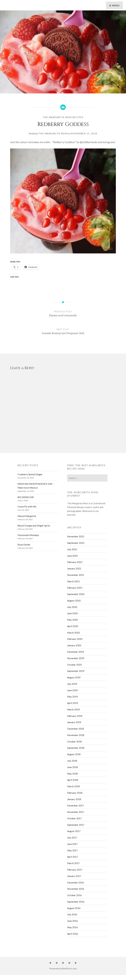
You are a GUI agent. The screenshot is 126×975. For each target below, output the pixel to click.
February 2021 (74, 587)
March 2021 (73, 581)
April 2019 (72, 703)
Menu (116, 5)
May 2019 (72, 696)
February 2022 (74, 562)
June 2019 (72, 690)
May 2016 (72, 927)
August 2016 (74, 908)
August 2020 (74, 600)
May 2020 (72, 619)
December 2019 (75, 651)
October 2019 (74, 664)
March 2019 (73, 709)
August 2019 (74, 677)
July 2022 (72, 549)
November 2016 (75, 888)
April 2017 (72, 856)
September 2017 (75, 824)
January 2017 (74, 876)
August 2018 (74, 754)
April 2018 (72, 779)
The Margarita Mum (52, 133)
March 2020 (73, 632)
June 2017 (72, 844)
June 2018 (72, 767)
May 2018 (72, 773)
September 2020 (75, 594)
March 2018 (73, 786)
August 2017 (74, 831)
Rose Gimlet (24, 544)
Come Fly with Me (27, 506)
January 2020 (74, 645)
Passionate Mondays (28, 535)
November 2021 (75, 575)
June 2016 (72, 920)
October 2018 (74, 741)
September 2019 (75, 671)
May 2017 (72, 850)
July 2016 (72, 914)
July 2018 (72, 760)
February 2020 (74, 639)
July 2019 (72, 683)
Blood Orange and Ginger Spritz (34, 525)
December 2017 (75, 805)
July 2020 (72, 607)
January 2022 (74, 568)
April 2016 (72, 933)
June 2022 (72, 555)
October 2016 (74, 895)
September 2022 (75, 542)
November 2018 (75, 735)
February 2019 (74, 716)
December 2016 (75, 882)
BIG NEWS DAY (26, 497)
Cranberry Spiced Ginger (30, 474)
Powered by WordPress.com (63, 968)
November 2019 (75, 658)
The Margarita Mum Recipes (63, 117)
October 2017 (74, 818)
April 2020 (72, 626)
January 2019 (74, 722)
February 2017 (74, 869)
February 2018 (74, 792)
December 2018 (75, 728)
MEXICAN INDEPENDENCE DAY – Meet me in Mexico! (36, 485)
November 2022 (75, 536)
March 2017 (73, 863)
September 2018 (75, 747)
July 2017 (72, 837)
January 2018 (74, 799)
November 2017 (75, 812)
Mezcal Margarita (27, 516)
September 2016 (75, 901)
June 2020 (72, 613)
